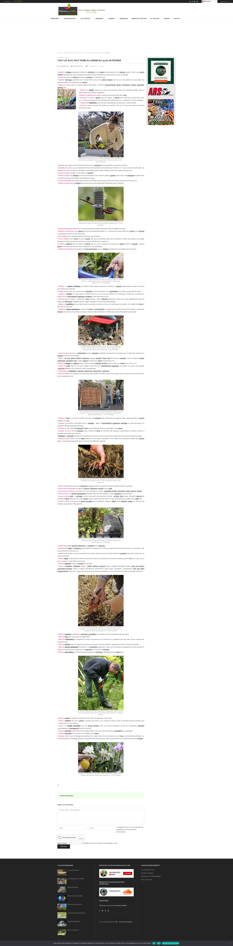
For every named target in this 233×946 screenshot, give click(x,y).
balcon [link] (75, 77)
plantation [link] (82, 353)
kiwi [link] (75, 361)
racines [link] (84, 82)
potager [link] (69, 294)
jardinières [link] (93, 103)
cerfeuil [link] (116, 496)
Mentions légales (147, 873)
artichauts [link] (84, 486)
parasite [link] (123, 553)
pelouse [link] (69, 244)
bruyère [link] (98, 358)
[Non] (231, 943)
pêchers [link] (67, 644)
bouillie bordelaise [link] (73, 726)
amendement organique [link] (76, 296)
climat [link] (117, 98)
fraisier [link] (141, 358)
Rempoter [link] (61, 436)
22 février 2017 (64, 66)
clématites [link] (93, 647)
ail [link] (65, 358)
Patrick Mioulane (78, 66)
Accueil (59, 52)
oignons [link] (76, 363)
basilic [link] (114, 491)
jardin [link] (88, 239)
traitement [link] (79, 428)
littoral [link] (87, 244)
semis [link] (83, 438)
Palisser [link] (60, 312)
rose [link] (68, 358)
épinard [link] (139, 496)
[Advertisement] (116, 35)
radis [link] (110, 488)
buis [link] (108, 358)
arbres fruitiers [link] (107, 80)
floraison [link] (77, 566)
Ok (154, 943)
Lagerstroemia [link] (63, 571)
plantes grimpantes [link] (73, 309)
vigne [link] (66, 558)
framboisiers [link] (69, 639)
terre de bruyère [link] (91, 249)
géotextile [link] (113, 291)
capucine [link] (117, 494)
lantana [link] (60, 87)
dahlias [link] (91, 90)
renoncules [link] (97, 371)
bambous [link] (80, 431)
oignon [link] (85, 361)
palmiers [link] (91, 546)
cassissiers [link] (84, 634)
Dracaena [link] (68, 301)
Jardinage (66, 52)
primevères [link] (88, 371)
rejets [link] (70, 548)
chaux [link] (132, 231)
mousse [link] (141, 231)
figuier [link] (118, 85)
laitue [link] (67, 499)
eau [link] (125, 95)
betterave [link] (93, 488)
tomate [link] (139, 491)
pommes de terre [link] (101, 363)
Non (158, 943)
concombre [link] (121, 491)
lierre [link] (90, 309)
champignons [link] (74, 728)
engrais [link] (68, 72)
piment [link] (133, 491)
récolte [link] (80, 564)
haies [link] (68, 366)
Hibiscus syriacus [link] (99, 566)
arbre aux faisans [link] (137, 566)
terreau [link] (141, 438)
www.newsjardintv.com (107, 922)
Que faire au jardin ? (76, 52)
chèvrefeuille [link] (99, 309)
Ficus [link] (87, 299)
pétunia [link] (124, 501)
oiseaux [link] (75, 175)
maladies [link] (141, 726)
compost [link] (89, 296)
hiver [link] (76, 239)
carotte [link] (100, 488)
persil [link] (86, 499)
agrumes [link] (102, 546)
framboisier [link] (126, 85)
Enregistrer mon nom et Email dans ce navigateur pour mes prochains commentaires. (129, 829)
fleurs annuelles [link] (87, 501)
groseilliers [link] (92, 634)
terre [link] (68, 418)
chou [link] (121, 496)
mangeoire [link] (131, 175)
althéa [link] (89, 566)
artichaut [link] (85, 358)
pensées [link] (106, 371)
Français (207, 1)
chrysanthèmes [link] (110, 85)
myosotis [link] (80, 371)
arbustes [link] (91, 72)
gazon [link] (98, 98)
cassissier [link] (122, 358)
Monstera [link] (105, 299)
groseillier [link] (140, 85)
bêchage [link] (68, 80)
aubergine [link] (107, 491)
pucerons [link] (68, 733)
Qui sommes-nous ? (148, 870)
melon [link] (128, 491)
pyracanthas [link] (69, 652)
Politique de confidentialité (151, 876)
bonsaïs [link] (89, 77)
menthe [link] (90, 173)
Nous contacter (146, 879)
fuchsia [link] (133, 85)
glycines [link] (89, 649)
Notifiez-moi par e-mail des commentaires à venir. (100, 843)
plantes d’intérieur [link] (74, 286)
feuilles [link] (140, 738)
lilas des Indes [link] (138, 569)
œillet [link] (114, 501)
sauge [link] (130, 501)
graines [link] (113, 175)
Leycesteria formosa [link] (65, 569)
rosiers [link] (101, 72)
